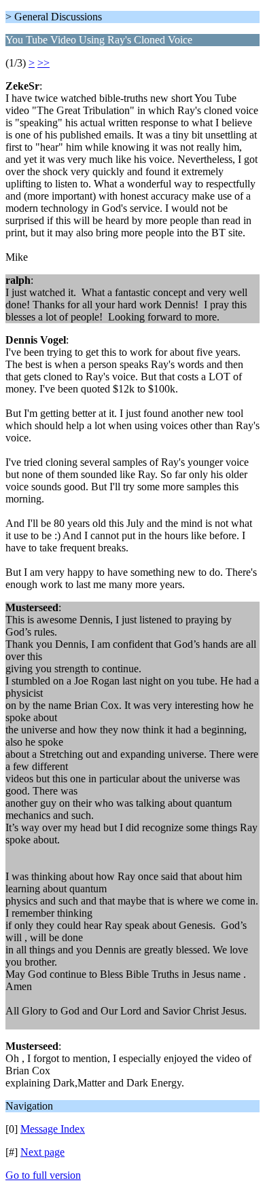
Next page (42, 1152)
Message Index (52, 1129)
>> (43, 63)
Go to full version (43, 1175)
